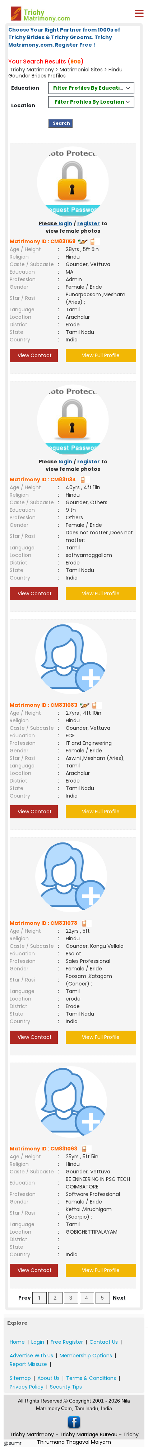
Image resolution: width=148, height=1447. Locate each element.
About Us (48, 1378)
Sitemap (20, 1378)
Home (17, 1342)
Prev (24, 1297)
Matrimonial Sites (81, 69)
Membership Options (86, 1355)
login (65, 223)
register (88, 223)
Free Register (67, 1342)
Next (119, 1297)
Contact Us (103, 1342)
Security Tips (66, 1386)
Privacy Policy (26, 1386)
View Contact (34, 355)
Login (37, 1342)
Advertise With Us (31, 1355)
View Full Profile (101, 355)
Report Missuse (28, 1364)
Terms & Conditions (91, 1378)
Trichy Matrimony (32, 69)
